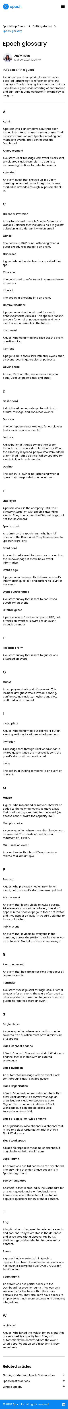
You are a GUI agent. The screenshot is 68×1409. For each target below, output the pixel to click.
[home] (12, 6)
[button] (63, 6)
